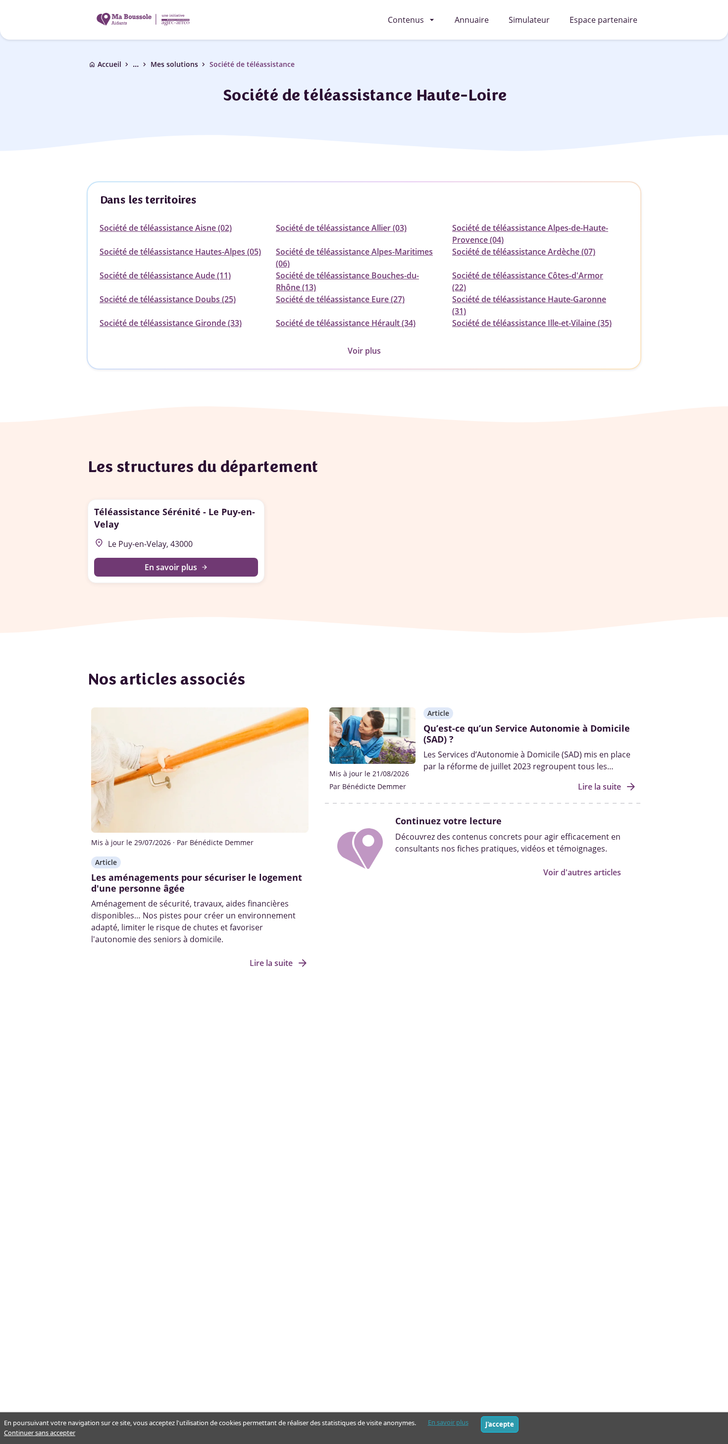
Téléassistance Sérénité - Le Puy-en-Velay (174, 518)
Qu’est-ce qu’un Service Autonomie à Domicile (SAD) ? (526, 733)
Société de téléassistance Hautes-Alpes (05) (180, 251)
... (141, 64)
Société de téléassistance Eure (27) (340, 299)
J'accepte (499, 1424)
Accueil (109, 64)
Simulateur (529, 19)
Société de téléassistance (252, 64)
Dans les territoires (148, 200)
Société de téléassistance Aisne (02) (166, 227)
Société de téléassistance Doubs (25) (168, 299)
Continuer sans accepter (39, 1432)
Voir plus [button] (364, 350)
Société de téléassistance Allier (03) (341, 227)
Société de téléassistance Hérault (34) (346, 323)
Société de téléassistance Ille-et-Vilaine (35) (532, 323)
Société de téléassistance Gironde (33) (171, 323)
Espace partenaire (603, 19)
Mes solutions (174, 64)
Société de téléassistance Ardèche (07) (523, 251)
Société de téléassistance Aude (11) (165, 275)
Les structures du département (202, 466)
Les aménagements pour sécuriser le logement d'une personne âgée (196, 882)
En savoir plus (448, 1422)
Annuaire (472, 19)
